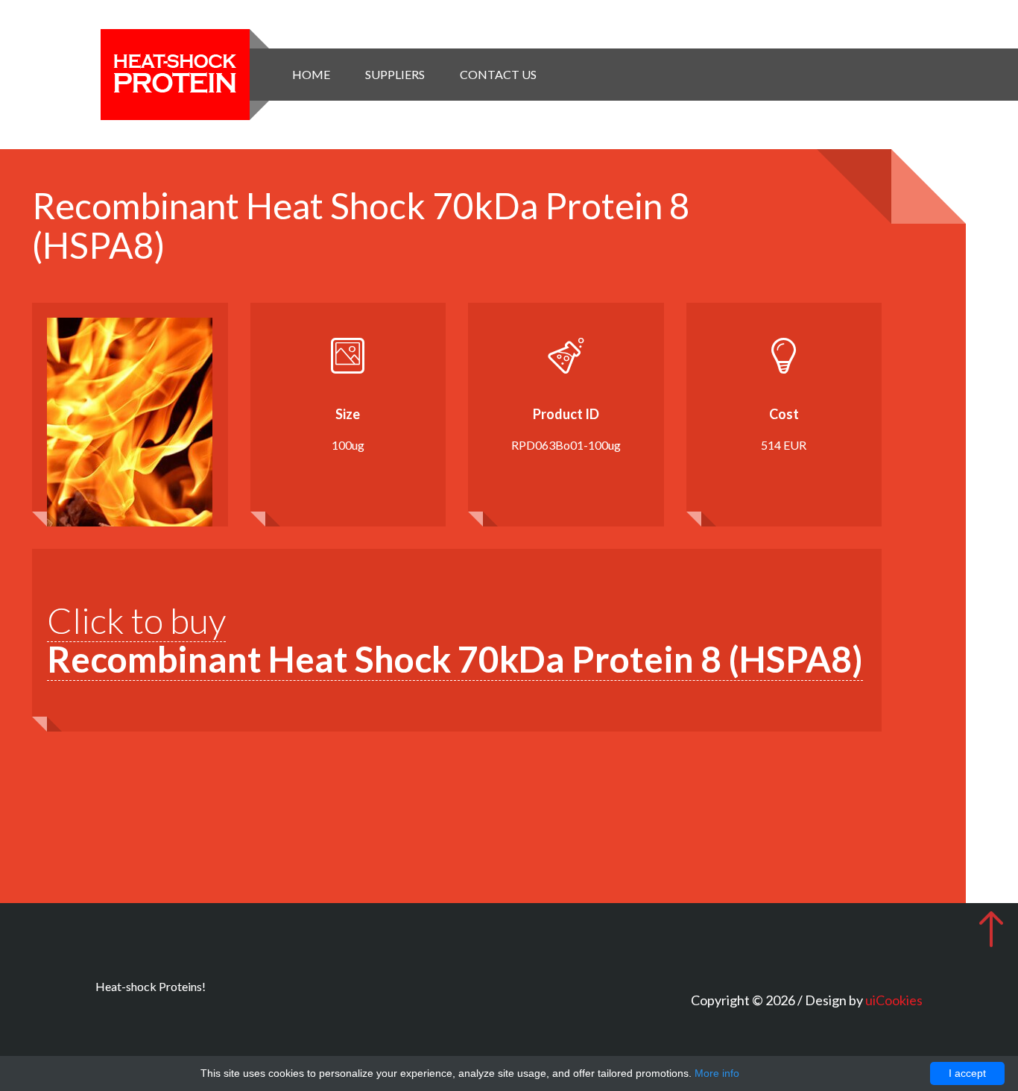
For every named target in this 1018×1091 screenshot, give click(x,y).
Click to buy (455, 640)
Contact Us (498, 74)
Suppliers (395, 74)
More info (717, 1073)
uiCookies (894, 1000)
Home (311, 74)
